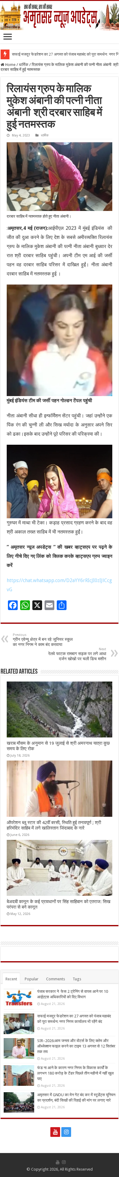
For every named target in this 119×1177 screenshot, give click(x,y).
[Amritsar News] (59, 15)
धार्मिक (23, 64)
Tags (77, 979)
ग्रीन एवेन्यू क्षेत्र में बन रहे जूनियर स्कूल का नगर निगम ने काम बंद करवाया (43, 640)
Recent (11, 979)
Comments (55, 979)
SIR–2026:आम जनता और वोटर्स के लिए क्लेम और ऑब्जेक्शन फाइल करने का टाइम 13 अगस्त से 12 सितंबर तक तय (76, 1046)
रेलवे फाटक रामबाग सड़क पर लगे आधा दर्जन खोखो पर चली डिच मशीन (77, 654)
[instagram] (66, 1132)
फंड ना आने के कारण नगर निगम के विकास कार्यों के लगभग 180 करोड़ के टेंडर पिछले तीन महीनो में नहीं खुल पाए (75, 1073)
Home (10, 64)
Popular (31, 979)
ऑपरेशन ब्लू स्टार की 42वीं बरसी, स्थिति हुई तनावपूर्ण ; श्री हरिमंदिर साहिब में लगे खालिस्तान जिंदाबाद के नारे (54, 825)
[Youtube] (55, 1132)
